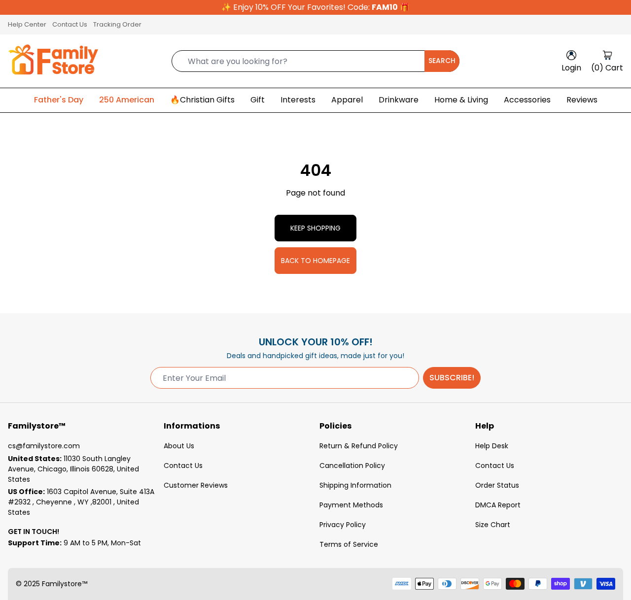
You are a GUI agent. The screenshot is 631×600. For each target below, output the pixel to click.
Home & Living (461, 99)
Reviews (581, 99)
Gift (257, 99)
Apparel (347, 99)
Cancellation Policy (352, 465)
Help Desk (491, 446)
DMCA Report (498, 505)
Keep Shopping (315, 228)
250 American (126, 99)
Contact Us (69, 24)
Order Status (497, 485)
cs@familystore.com (44, 446)
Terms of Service (348, 544)
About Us (179, 446)
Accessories (527, 99)
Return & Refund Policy (358, 446)
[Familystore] (53, 61)
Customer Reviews (196, 485)
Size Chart (492, 525)
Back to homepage (315, 261)
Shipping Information (355, 485)
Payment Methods (351, 505)
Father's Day (58, 99)
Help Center (27, 24)
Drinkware (399, 99)
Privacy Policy (342, 525)
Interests (298, 99)
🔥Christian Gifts (202, 99)
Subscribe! (451, 377)
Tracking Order (117, 24)
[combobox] (315, 61)
